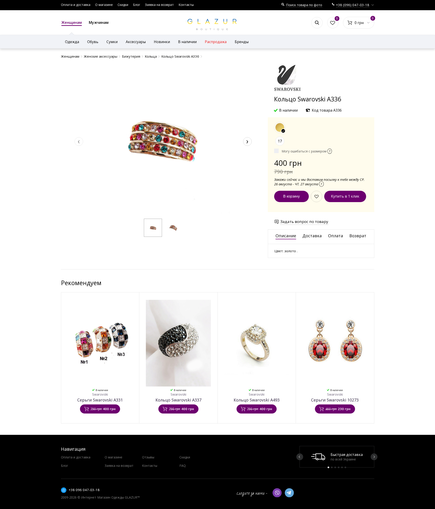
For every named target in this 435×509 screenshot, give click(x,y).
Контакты (186, 4)
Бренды (242, 41)
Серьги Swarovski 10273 (335, 400)
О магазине (104, 4)
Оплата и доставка (75, 4)
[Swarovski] (287, 93)
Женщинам (71, 22)
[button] (153, 228)
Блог (136, 4)
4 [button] (338, 467)
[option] (337, 456)
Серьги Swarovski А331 (100, 400)
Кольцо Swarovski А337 (178, 400)
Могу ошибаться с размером (306, 151)
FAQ (182, 465)
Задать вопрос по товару (304, 221)
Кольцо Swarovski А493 (257, 400)
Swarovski (100, 394)
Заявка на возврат (159, 4)
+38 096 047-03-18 (84, 489)
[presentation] (79, 141)
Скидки (123, 4)
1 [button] (328, 467)
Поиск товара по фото (304, 4)
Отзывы (148, 457)
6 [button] (345, 467)
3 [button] (335, 467)
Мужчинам (99, 22)
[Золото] (279, 127)
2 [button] (332, 467)
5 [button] (342, 467)
